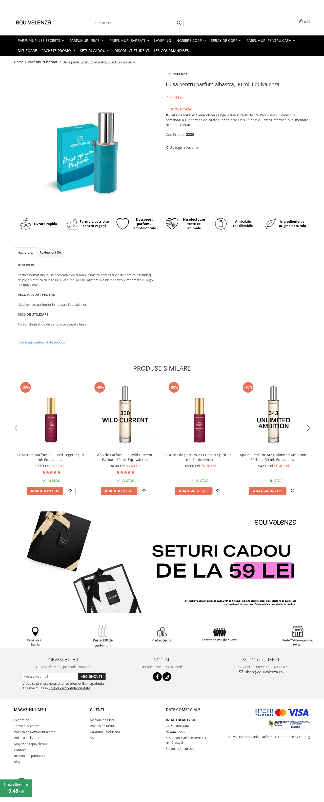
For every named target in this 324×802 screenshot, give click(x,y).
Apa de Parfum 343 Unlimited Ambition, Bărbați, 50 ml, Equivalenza (273, 457)
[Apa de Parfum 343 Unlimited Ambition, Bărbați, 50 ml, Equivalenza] (273, 415)
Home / (20, 62)
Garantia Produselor (105, 732)
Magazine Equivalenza (30, 743)
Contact (20, 750)
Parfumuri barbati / (45, 62)
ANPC (94, 737)
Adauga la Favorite (184, 147)
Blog (17, 761)
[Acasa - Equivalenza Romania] (39, 23)
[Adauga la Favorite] (70, 491)
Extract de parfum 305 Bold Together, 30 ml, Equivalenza (51, 457)
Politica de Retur (102, 725)
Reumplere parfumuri (30, 755)
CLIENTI (97, 709)
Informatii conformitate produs (41, 342)
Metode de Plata (102, 720)
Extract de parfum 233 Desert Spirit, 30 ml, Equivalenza (199, 457)
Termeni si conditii (27, 725)
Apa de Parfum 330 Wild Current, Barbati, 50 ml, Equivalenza (125, 457)
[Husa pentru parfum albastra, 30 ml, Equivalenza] (86, 139)
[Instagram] (167, 676)
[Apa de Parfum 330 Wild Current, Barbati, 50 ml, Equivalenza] (125, 415)
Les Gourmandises (171, 50)
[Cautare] (179, 23)
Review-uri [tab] (50, 252)
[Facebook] (157, 676)
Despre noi (22, 720)
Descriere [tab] (25, 253)
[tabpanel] (86, 139)
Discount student (131, 50)
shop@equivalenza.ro (263, 671)
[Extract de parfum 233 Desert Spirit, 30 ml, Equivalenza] (199, 415)
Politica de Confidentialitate (69, 688)
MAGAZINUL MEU (30, 709)
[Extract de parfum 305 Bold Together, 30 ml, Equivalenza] (51, 415)
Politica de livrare (26, 737)
